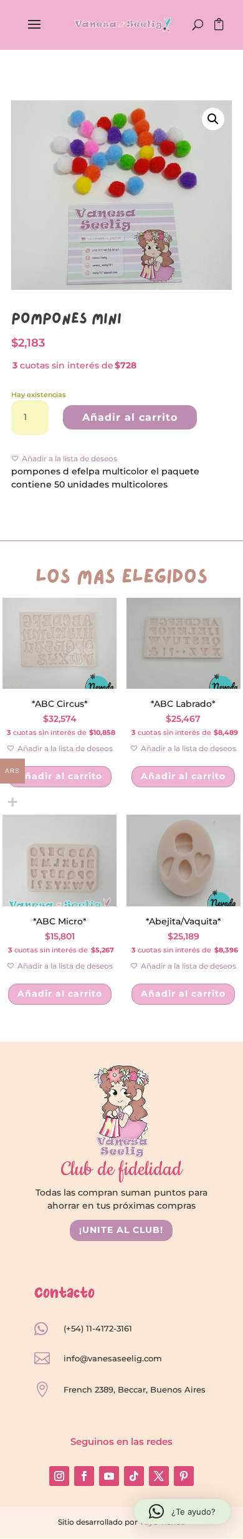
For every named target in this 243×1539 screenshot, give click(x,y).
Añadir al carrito (130, 417)
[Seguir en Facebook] (84, 1476)
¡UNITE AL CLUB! (121, 1229)
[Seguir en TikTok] (134, 1476)
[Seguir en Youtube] (109, 1476)
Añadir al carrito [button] (59, 776)
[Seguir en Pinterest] (184, 1476)
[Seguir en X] (159, 1476)
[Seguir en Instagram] (59, 1476)
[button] (213, 119)
